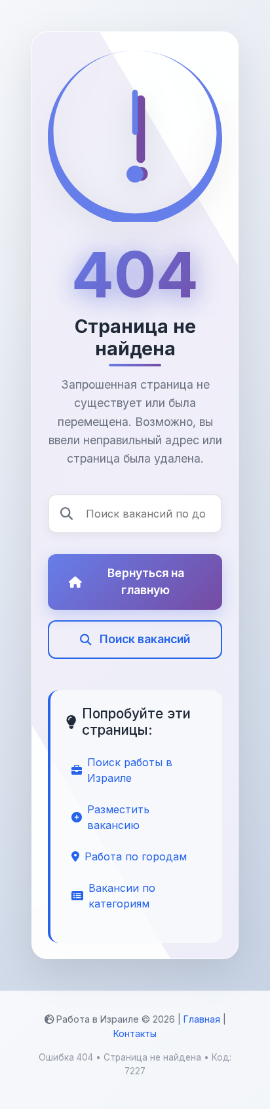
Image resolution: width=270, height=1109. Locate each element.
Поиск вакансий (145, 639)
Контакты (135, 1033)
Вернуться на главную (145, 581)
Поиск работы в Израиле (129, 770)
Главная (201, 1019)
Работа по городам (136, 856)
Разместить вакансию (118, 817)
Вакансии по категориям (121, 895)
